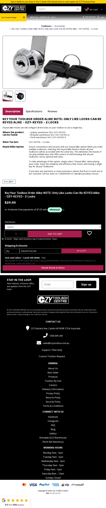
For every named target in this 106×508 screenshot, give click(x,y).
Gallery (53, 433)
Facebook (53, 416)
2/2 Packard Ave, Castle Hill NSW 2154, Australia (55, 328)
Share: (6, 182)
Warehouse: (10, 222)
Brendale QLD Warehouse (53, 437)
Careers (53, 385)
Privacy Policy (53, 393)
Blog (53, 429)
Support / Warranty (52, 349)
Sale (53, 17)
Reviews (52, 111)
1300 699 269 (91, 17)
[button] (89, 233)
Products (53, 376)
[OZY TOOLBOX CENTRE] (13, 8)
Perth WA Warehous (53, 441)
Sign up (86, 284)
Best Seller (53, 372)
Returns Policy (53, 397)
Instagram (53, 421)
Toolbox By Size (53, 380)
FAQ (53, 425)
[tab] (13, 111)
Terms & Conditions (53, 405)
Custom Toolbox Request (52, 356)
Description (12, 111)
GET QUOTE (81, 251)
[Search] (78, 9)
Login (102, 17)
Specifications (34, 111)
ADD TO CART (55, 233)
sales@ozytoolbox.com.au (56, 343)
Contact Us (45, 17)
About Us (34, 17)
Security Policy (53, 401)
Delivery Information (53, 389)
